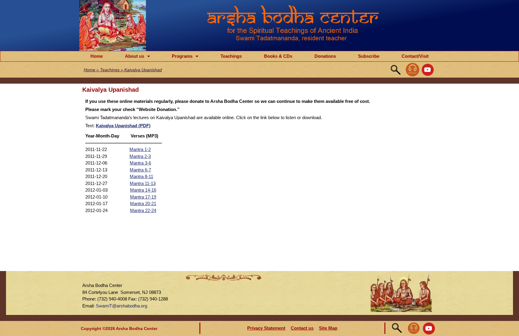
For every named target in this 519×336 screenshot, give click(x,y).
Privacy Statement (266, 328)
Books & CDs (278, 56)
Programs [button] (182, 56)
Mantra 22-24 (143, 210)
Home (96, 56)
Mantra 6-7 (140, 169)
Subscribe (368, 56)
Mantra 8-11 (141, 176)
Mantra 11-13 (143, 183)
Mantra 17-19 (143, 196)
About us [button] (134, 56)
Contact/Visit (415, 56)
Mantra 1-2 (140, 149)
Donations (325, 56)
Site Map (328, 328)
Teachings (231, 56)
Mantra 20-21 (143, 203)
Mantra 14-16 (143, 190)
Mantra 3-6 (140, 162)
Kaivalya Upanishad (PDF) (123, 125)
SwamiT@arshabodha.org (121, 305)
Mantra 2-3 (140, 156)
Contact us (302, 328)
